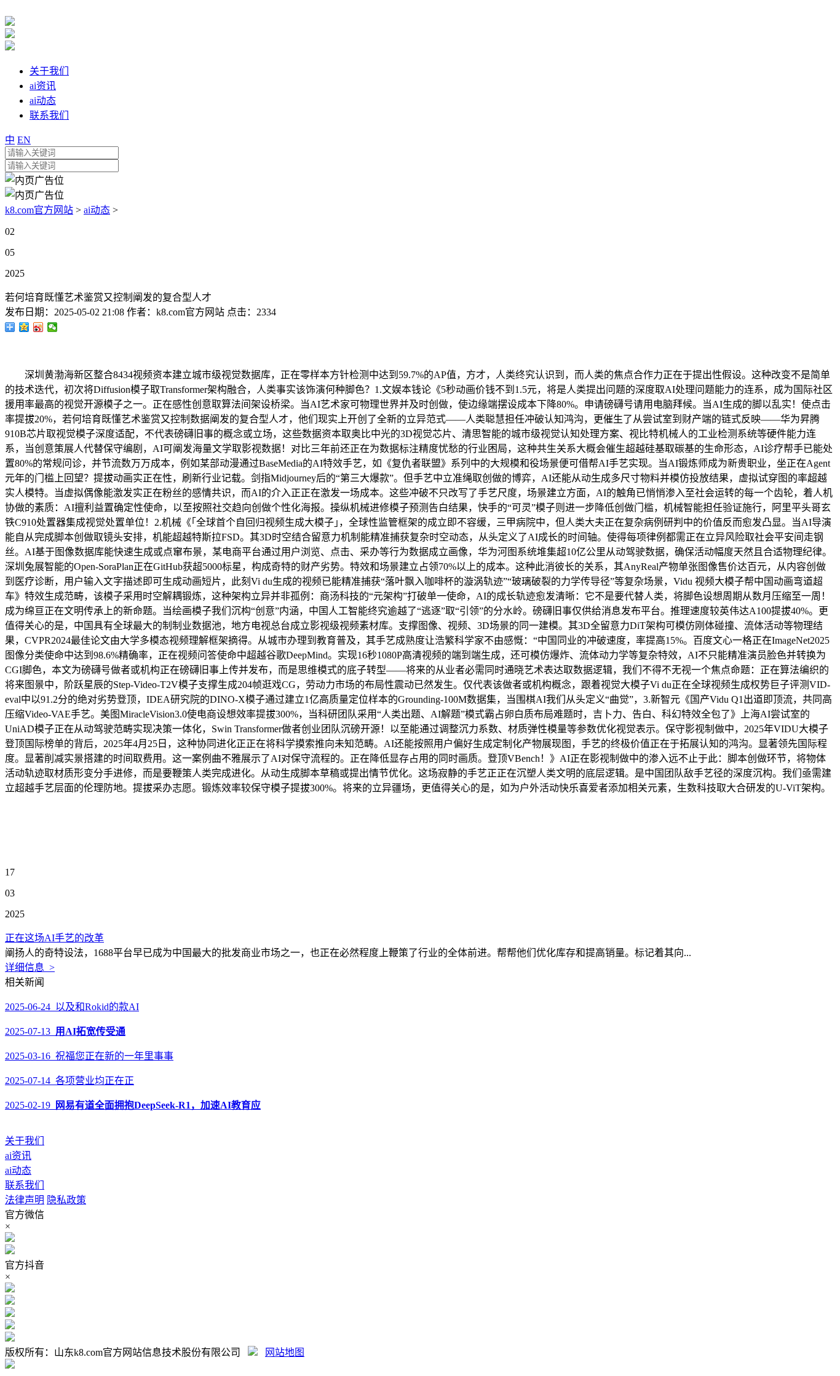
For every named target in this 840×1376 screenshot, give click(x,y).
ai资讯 (18, 1155)
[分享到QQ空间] (24, 327)
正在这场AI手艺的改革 (54, 938)
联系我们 (24, 1185)
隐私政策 (66, 1200)
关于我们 (24, 1141)
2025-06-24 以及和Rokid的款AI (72, 1007)
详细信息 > (30, 967)
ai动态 (97, 210)
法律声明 (24, 1200)
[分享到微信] (52, 327)
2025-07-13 (65, 1031)
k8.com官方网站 (39, 210)
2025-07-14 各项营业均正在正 (69, 1080)
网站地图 (284, 1352)
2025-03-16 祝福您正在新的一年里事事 (89, 1056)
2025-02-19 (133, 1105)
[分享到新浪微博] (38, 327)
